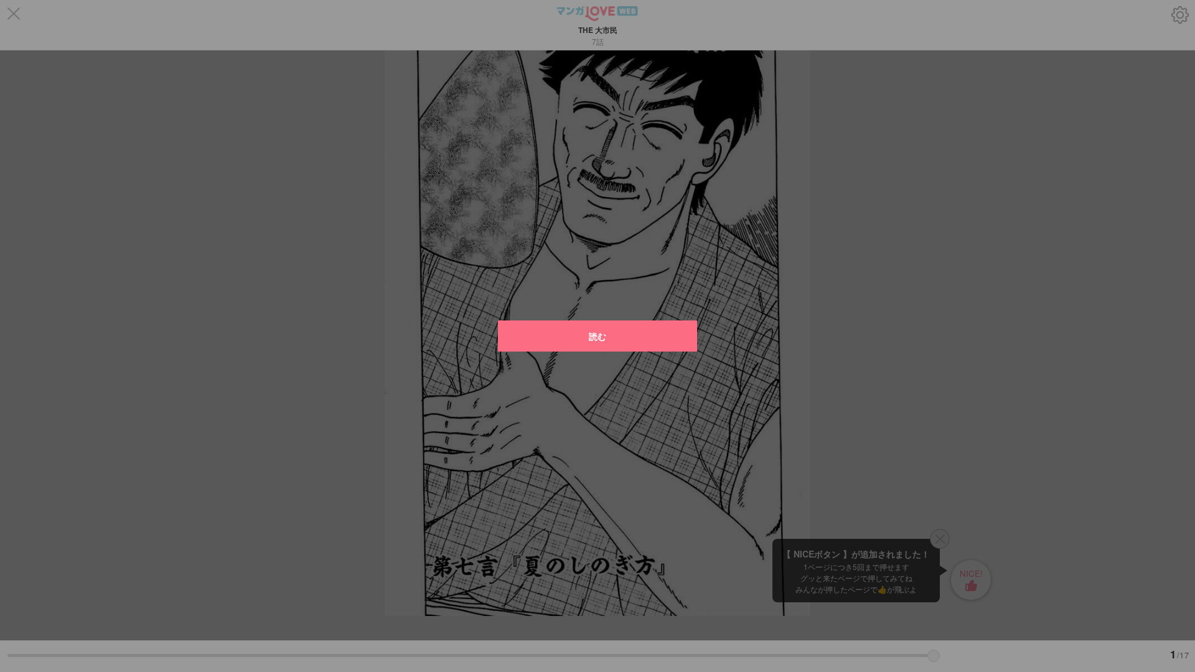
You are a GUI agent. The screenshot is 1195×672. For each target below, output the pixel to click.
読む (597, 336)
